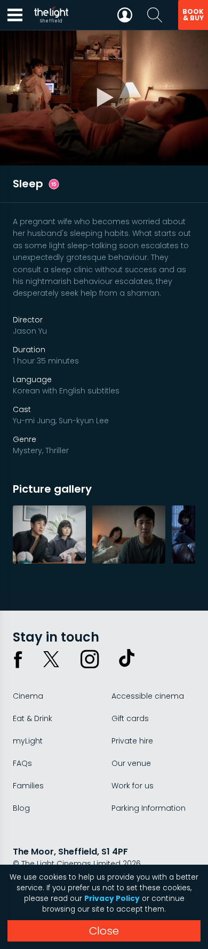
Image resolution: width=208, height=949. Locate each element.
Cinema (28, 696)
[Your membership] (125, 15)
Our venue (131, 763)
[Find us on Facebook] (18, 659)
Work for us (132, 785)
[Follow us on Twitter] (51, 659)
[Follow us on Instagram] (89, 659)
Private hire (132, 741)
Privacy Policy (112, 898)
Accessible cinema (147, 696)
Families (28, 785)
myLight (28, 741)
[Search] (155, 15)
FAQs (22, 763)
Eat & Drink (32, 718)
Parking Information (148, 808)
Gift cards (130, 718)
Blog (21, 808)
